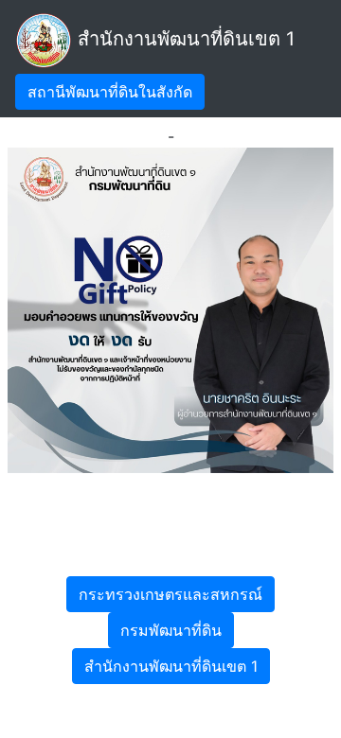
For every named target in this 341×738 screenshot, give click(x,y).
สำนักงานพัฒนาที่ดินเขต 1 (183, 38)
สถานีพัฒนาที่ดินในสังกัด (109, 91)
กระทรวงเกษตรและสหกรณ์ (170, 594)
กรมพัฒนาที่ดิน (171, 630)
